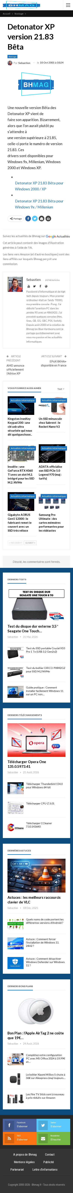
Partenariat (17, 1169)
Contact (49, 1154)
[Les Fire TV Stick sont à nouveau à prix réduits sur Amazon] (15, 1099)
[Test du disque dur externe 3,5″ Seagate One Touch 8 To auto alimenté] (36, 604)
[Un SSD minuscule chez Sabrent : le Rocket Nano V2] (52, 405)
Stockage (12, 56)
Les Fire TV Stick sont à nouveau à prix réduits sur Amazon (45, 1096)
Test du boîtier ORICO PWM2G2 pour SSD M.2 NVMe (45, 669)
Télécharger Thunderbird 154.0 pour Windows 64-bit (44, 785)
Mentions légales (24, 1162)
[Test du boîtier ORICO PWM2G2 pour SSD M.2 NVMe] (15, 672)
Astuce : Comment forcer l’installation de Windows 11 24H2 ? (42, 942)
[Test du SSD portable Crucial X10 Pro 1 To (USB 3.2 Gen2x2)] (15, 653)
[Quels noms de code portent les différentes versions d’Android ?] (15, 924)
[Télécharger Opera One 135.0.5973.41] (36, 740)
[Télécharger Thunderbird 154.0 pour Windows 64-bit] (15, 788)
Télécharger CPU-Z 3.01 (40, 803)
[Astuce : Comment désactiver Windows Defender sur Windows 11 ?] (15, 963)
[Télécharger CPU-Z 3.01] (15, 808)
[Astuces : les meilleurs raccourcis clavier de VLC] (36, 876)
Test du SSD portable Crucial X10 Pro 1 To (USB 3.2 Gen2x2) (45, 650)
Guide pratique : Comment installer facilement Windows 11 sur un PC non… (44, 691)
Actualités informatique (23, 400)
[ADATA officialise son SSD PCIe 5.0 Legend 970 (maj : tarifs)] (52, 453)
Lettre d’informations (44, 1169)
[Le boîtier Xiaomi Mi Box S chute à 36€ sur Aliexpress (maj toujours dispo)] (15, 1079)
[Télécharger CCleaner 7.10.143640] (15, 828)
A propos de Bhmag (25, 1154)
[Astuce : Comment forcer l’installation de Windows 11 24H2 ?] (15, 943)
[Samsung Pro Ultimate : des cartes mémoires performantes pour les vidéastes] (52, 501)
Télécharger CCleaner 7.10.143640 (39, 825)
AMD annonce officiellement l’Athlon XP (15, 369)
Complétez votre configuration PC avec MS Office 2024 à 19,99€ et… (45, 1058)
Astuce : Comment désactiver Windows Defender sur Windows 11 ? (45, 962)
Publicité (48, 1162)
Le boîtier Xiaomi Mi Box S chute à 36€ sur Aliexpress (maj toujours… (45, 1076)
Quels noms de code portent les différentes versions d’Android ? (45, 921)
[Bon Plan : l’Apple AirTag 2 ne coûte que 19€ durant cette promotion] (36, 1011)
